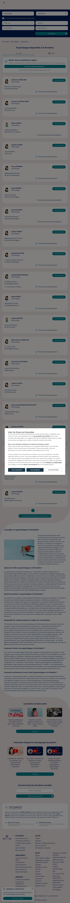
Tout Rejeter (35, 470)
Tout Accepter (17, 470)
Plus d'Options (53, 470)
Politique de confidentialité (54, 462)
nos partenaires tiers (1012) (41, 436)
